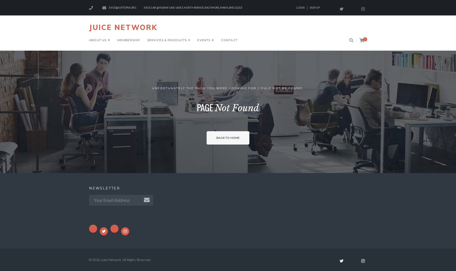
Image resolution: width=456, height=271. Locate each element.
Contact (229, 40)
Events (203, 40)
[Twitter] (341, 9)
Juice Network (123, 27)
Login (300, 7)
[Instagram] (363, 9)
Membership (128, 40)
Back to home (228, 138)
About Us (98, 40)
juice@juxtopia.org (122, 7)
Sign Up (315, 7)
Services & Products (167, 40)
